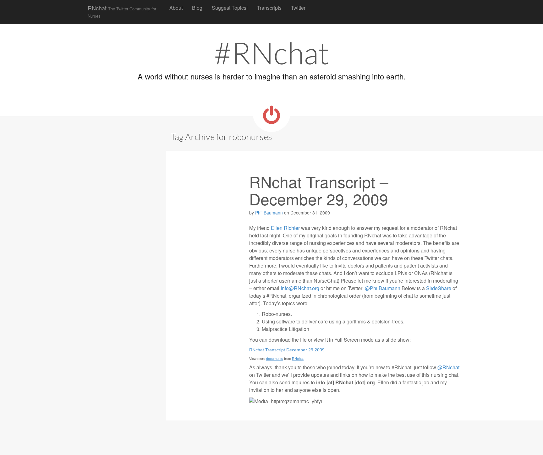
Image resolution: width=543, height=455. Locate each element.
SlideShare (438, 288)
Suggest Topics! (230, 7)
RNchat (122, 11)
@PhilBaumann (382, 288)
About (176, 7)
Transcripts (269, 7)
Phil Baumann (269, 212)
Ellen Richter (285, 227)
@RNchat (448, 367)
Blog (197, 7)
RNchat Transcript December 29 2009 (287, 349)
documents (274, 358)
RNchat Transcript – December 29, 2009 (318, 190)
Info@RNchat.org (300, 288)
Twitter (298, 7)
